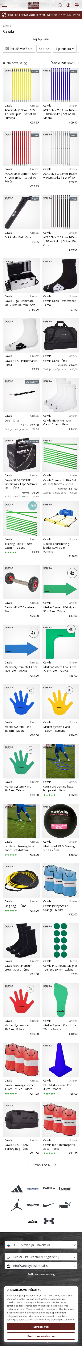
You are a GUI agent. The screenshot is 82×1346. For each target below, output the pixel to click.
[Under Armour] (49, 1221)
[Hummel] (65, 1189)
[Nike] (49, 1205)
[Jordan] (17, 1205)
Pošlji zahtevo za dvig (41, 1274)
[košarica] (77, 5)
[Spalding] (33, 1221)
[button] (41, 1245)
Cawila (7, 26)
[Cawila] (49, 1189)
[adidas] (17, 1189)
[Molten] (33, 1205)
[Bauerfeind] (33, 1189)
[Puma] (65, 1205)
